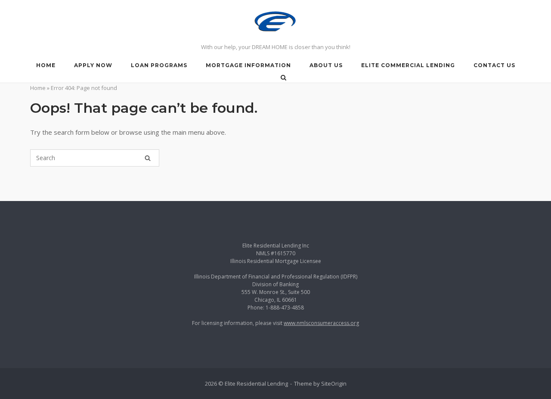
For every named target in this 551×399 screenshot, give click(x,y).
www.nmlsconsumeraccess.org (321, 323)
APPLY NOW (93, 65)
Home (38, 88)
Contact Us (494, 65)
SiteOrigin (334, 383)
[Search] (147, 158)
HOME (46, 65)
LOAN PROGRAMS (159, 65)
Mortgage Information (248, 65)
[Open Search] (283, 78)
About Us (326, 65)
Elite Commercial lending (408, 65)
